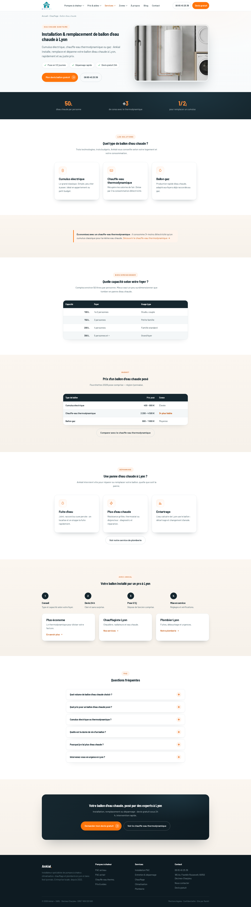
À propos (135, 5)
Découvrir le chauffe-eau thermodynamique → (146, 238)
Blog (146, 5)
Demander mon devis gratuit (99, 825)
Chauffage (54, 16)
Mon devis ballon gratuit (58, 77)
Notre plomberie (168, 630)
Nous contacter (182, 883)
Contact (156, 5)
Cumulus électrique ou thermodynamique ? (90, 719)
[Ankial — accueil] (46, 5)
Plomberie (139, 889)
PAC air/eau (100, 870)
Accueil (45, 16)
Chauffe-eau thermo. (105, 879)
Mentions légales (175, 901)
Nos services (109, 630)
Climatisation (141, 884)
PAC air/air (100, 874)
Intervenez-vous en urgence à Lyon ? (87, 756)
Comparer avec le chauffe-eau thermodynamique (125, 432)
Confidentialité (189, 901)
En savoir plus (53, 634)
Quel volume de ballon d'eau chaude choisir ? (91, 694)
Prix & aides (93, 5)
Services (109, 5)
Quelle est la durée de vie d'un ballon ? (88, 731)
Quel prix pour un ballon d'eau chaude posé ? (91, 706)
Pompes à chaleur (73, 5)
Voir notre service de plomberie (125, 540)
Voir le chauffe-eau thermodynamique (147, 825)
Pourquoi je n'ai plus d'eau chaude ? (87, 744)
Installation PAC (142, 870)
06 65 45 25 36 (182, 5)
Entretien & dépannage (145, 874)
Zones (122, 5)
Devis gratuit (201, 5)
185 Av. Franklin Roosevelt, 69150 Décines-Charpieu (190, 876)
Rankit (206, 901)
